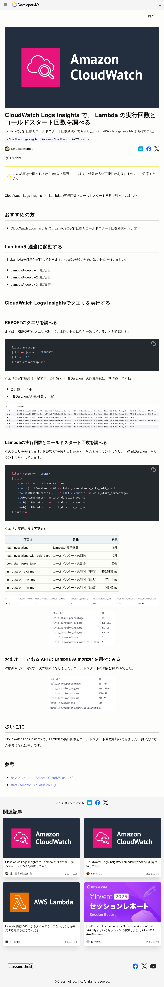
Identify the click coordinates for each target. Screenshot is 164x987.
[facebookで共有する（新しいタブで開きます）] (148, 148)
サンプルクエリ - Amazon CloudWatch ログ (42, 777)
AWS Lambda (81, 139)
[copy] (153, 343)
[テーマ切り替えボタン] (160, 4)
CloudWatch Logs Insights (23, 139)
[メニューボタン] (6, 5)
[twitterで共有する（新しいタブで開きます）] (156, 148)
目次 (151, 15)
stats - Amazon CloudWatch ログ (34, 785)
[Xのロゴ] (144, 966)
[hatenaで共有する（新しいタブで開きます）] (140, 148)
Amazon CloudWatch (55, 139)
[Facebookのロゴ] (135, 966)
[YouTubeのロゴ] (153, 966)
